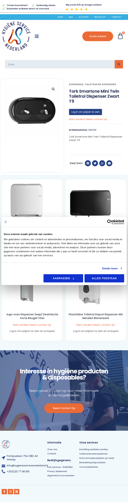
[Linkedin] (16, 491)
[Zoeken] (119, 64)
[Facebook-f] (4, 491)
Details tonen (110, 268)
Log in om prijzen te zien (86, 112)
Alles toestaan (104, 278)
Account (84, 17)
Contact (117, 17)
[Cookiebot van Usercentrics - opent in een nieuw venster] (109, 221)
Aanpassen (61, 278)
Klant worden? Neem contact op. (88, 119)
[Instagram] (10, 491)
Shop (60, 17)
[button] (37, 36)
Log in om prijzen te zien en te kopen (32, 331)
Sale (70, 17)
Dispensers (76, 84)
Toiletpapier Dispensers (100, 84)
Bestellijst (100, 17)
